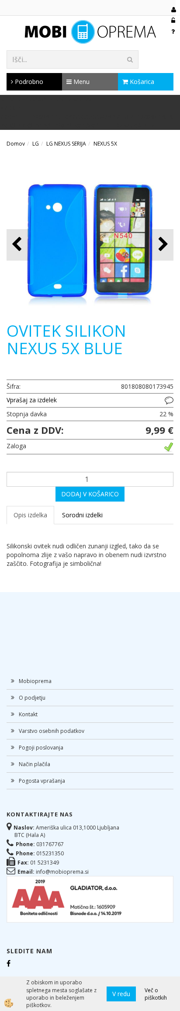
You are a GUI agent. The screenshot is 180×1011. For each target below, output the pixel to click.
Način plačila (34, 764)
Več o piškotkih (156, 994)
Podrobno (28, 81)
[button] (162, 244)
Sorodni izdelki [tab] (82, 515)
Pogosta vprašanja (42, 780)
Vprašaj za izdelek (32, 400)
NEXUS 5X (105, 143)
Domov (16, 143)
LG (35, 143)
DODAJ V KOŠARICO (90, 494)
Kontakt (28, 714)
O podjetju (32, 697)
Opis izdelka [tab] (30, 515)
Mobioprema (35, 681)
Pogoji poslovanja (41, 747)
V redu (121, 994)
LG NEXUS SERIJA (66, 143)
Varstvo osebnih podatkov (51, 731)
